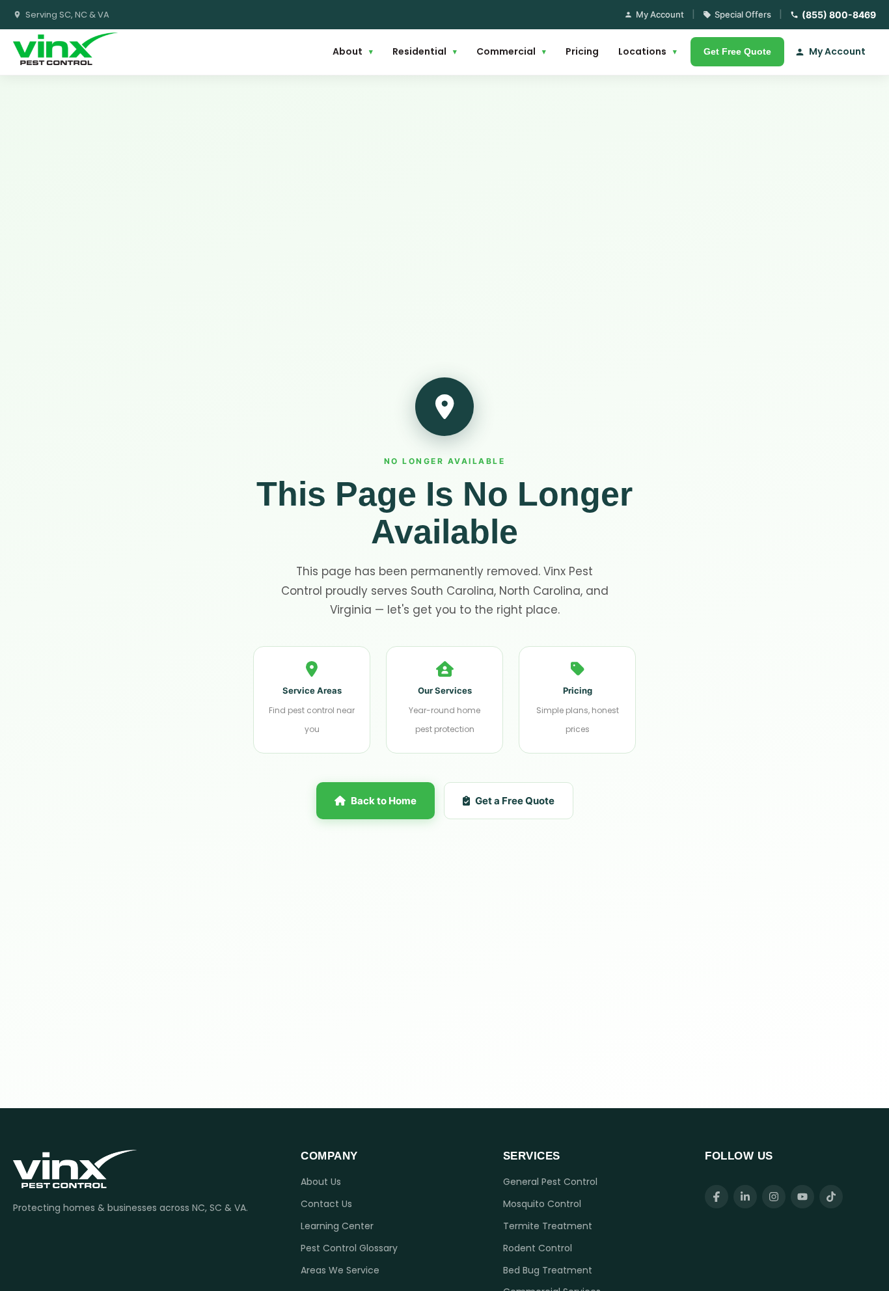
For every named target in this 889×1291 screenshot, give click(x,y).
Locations (647, 51)
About (353, 51)
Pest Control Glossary (349, 1248)
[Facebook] (716, 1196)
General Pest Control (550, 1181)
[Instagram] (774, 1196)
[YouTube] (802, 1196)
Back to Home (384, 801)
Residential (424, 51)
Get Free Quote (737, 51)
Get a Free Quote (514, 801)
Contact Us (326, 1203)
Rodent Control (537, 1248)
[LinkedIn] (745, 1196)
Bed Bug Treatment (547, 1270)
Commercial (511, 51)
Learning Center (337, 1225)
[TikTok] (831, 1196)
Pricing (582, 51)
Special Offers (743, 14)
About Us (321, 1181)
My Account (660, 14)
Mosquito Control (542, 1203)
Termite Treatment (547, 1225)
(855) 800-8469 (839, 14)
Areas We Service (340, 1270)
